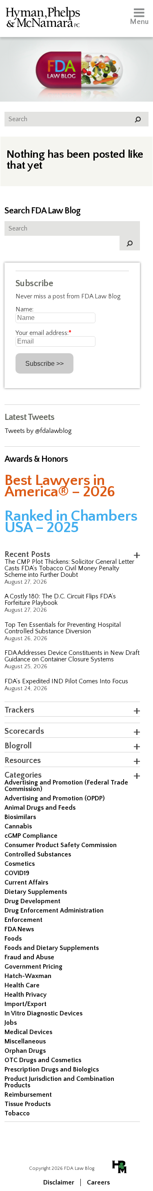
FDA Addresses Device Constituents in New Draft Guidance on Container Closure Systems (72, 656)
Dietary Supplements (35, 891)
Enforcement (23, 920)
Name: (24, 309)
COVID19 (16, 873)
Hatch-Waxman (27, 976)
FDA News (19, 929)
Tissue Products (27, 1104)
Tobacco (17, 1113)
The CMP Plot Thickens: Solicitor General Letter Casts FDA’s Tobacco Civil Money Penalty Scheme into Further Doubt (69, 568)
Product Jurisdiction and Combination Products (59, 1082)
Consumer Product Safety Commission (60, 845)
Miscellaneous (25, 1041)
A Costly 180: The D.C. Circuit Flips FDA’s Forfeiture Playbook (60, 599)
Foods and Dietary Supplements (51, 948)
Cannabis (18, 826)
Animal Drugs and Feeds (39, 807)
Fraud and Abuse (29, 957)
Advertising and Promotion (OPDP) (54, 798)
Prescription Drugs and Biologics (51, 1069)
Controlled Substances (37, 854)
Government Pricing (33, 966)
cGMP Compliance (31, 835)
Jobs (10, 1022)
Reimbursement (28, 1094)
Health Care (22, 985)
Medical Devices (28, 1032)
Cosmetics (19, 863)
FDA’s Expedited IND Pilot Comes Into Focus (66, 681)
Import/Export (25, 1004)
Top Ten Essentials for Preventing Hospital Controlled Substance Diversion (62, 628)
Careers (98, 1182)
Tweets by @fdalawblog (38, 431)
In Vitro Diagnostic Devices (43, 1013)
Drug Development (32, 901)
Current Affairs (26, 882)
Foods (13, 938)
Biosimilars (20, 817)
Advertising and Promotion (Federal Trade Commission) (66, 786)
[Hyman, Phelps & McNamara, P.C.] (42, 18)
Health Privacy (25, 994)
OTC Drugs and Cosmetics (42, 1060)
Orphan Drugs (25, 1050)
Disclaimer (58, 1182)
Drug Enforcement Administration (54, 910)
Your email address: (43, 333)
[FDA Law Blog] (76, 62)
